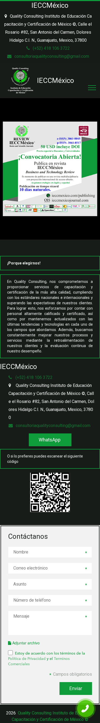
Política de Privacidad (27, 658)
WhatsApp (50, 440)
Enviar (75, 688)
